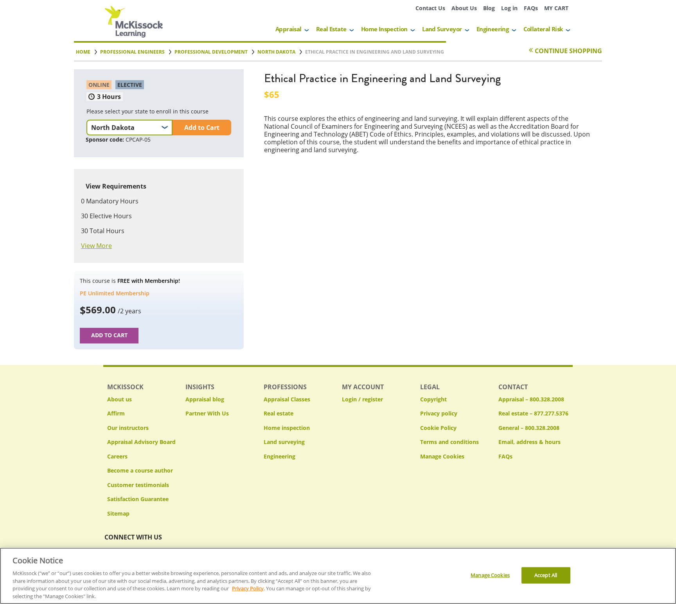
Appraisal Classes (287, 399)
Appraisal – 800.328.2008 (531, 399)
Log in (509, 8)
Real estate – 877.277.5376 (533, 413)
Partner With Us (207, 413)
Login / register (362, 399)
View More (96, 245)
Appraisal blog (204, 399)
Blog (489, 8)
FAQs (531, 8)
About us (119, 399)
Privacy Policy (248, 588)
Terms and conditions (449, 442)
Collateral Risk (543, 29)
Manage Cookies (442, 456)
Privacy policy (438, 413)
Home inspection (287, 427)
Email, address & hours (529, 442)
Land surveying (284, 442)
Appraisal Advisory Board (141, 442)
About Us (464, 8)
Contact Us (430, 8)
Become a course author (140, 470)
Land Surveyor (442, 29)
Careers (117, 456)
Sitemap (118, 513)
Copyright (433, 399)
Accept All (545, 575)
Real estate (278, 413)
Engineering (492, 29)
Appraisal (288, 29)
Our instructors (128, 427)
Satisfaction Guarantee (138, 499)
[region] (338, 576)
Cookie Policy (438, 427)
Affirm (116, 413)
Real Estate (331, 29)
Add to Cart (201, 127)
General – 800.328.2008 (528, 427)
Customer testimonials (138, 485)
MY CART (556, 8)
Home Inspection (384, 29)
